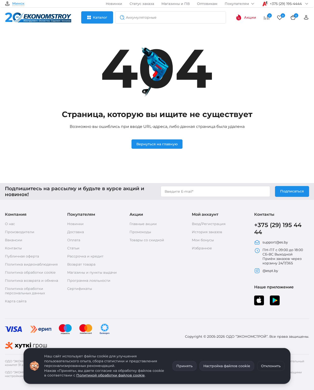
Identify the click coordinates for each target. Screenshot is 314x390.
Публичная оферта (22, 256)
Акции (250, 17)
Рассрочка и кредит (85, 256)
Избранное (202, 248)
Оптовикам (207, 3)
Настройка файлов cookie (226, 366)
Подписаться (292, 191)
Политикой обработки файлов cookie (110, 375)
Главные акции (143, 224)
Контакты (13, 248)
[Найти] (120, 17)
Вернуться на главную (157, 144)
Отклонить (271, 366)
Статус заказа (142, 3)
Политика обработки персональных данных (25, 290)
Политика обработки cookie (30, 272)
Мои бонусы (203, 240)
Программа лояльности (88, 280)
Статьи (73, 248)
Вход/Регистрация (208, 224)
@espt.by (270, 271)
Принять (184, 366)
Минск (18, 4)
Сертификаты (79, 288)
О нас (10, 224)
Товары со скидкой (147, 240)
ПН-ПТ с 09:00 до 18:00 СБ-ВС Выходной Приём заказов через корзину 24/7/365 (282, 256)
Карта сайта (15, 301)
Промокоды (140, 232)
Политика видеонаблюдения (31, 264)
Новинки (114, 3)
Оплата (73, 240)
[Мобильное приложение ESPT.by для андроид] (259, 300)
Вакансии (13, 240)
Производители (19, 232)
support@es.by (275, 242)
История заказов (207, 232)
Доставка (75, 232)
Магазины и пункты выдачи (92, 272)
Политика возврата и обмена (31, 280)
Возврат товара (81, 264)
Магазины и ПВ (175, 3)
